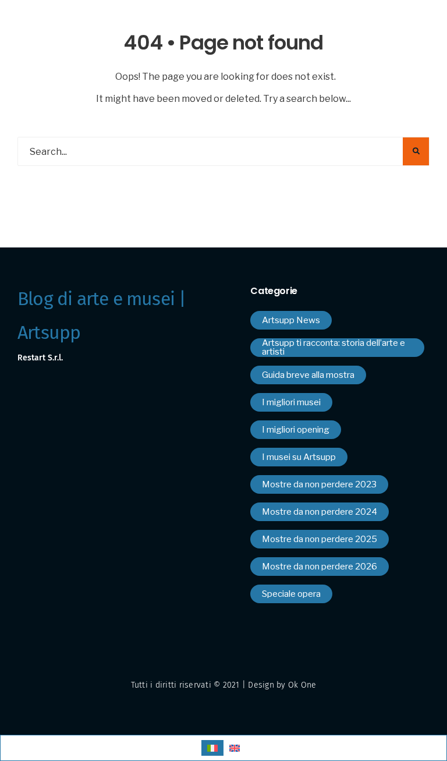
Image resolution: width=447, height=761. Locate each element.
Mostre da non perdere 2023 (319, 484)
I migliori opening (295, 429)
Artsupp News (291, 320)
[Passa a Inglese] (235, 748)
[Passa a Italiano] (212, 748)
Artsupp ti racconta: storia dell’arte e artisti (333, 347)
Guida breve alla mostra (308, 375)
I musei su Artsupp (299, 457)
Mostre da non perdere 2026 (319, 566)
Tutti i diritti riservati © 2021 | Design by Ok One (224, 685)
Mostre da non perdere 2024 (319, 512)
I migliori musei (291, 402)
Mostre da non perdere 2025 (319, 539)
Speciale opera (291, 594)
